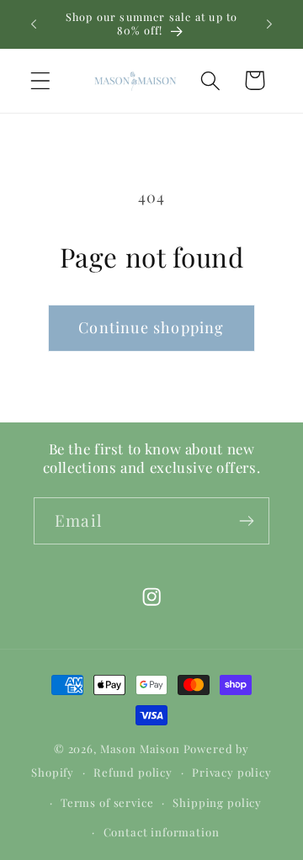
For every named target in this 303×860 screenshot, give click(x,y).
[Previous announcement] (33, 24)
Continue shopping (151, 327)
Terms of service (107, 802)
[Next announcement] (269, 24)
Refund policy (133, 772)
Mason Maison (140, 748)
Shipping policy (217, 802)
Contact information (162, 832)
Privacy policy (232, 772)
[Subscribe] (246, 520)
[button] (41, 80)
